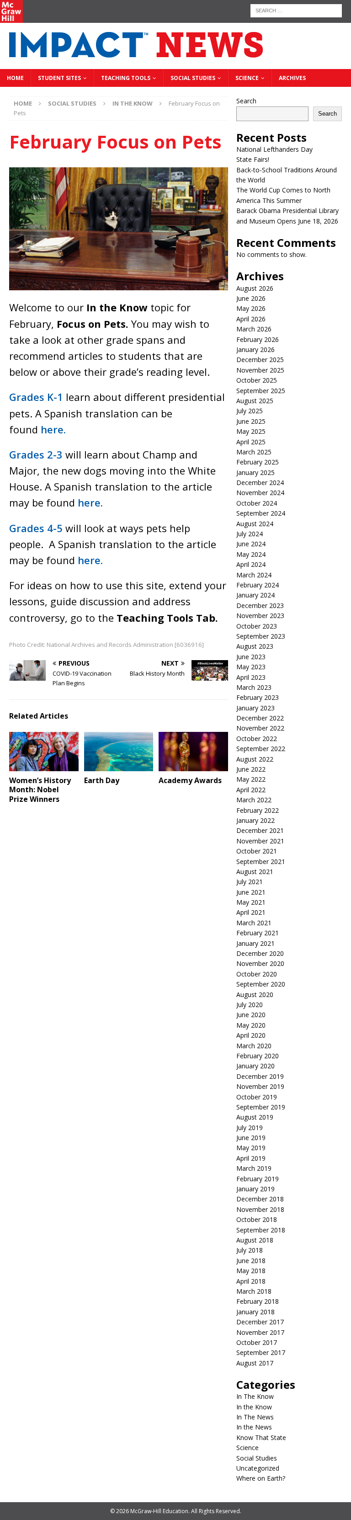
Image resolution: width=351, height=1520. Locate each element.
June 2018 (251, 1260)
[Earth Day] (119, 751)
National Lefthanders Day (274, 149)
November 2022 (260, 728)
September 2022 (260, 748)
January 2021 (255, 943)
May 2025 (251, 431)
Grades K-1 (36, 397)
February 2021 (257, 932)
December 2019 (260, 1076)
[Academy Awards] (193, 751)
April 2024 (251, 564)
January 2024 (255, 595)
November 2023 (260, 615)
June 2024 (251, 543)
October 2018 (256, 1219)
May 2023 (251, 666)
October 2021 (256, 851)
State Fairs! (252, 159)
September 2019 (260, 1107)
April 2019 (251, 1158)
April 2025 (251, 441)
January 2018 (255, 1311)
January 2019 (255, 1188)
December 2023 (260, 605)
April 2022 (251, 789)
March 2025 (253, 452)
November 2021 (260, 841)
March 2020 (253, 1045)
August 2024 (254, 523)
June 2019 (251, 1137)
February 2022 (257, 810)
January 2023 (255, 708)
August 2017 (254, 1363)
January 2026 (255, 349)
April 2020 (251, 1035)
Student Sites (59, 78)
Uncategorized (257, 1468)
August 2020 (254, 994)
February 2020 (257, 1055)
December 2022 (260, 718)
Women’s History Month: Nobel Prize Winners (40, 790)
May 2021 (251, 902)
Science (247, 78)
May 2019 (251, 1147)
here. (53, 429)
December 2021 (260, 830)
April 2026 (251, 319)
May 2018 (251, 1270)
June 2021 (251, 892)
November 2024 (260, 492)
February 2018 (257, 1301)
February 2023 (257, 697)
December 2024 (260, 482)
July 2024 (249, 533)
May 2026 (251, 308)
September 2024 (260, 513)
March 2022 (253, 799)
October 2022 (256, 738)
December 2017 (260, 1321)
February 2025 (257, 462)
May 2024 (251, 554)
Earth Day (101, 780)
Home (15, 78)
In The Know (255, 1396)
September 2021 (260, 861)
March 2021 (253, 922)
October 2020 (256, 974)
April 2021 (251, 912)
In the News (254, 1427)
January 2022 (255, 820)
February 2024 (257, 585)
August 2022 (254, 759)
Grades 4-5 (36, 528)
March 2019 (253, 1168)
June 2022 (251, 769)
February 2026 (257, 339)
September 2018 (260, 1230)
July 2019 (249, 1127)
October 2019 (256, 1097)
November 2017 (260, 1332)
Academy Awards (190, 780)
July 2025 (249, 410)
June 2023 (251, 656)
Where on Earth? (260, 1478)
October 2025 (256, 380)
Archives (292, 78)
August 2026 (254, 288)
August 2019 (254, 1117)
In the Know (254, 1407)
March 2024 (253, 575)
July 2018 (249, 1250)
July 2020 (249, 1004)
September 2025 (260, 390)
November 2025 (260, 370)
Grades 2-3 (36, 454)
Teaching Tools (125, 78)
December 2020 (260, 953)
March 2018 (253, 1291)
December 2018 (260, 1199)
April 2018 (251, 1281)
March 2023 (253, 687)
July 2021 (249, 881)
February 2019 (257, 1178)
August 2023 (254, 646)
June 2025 (251, 421)
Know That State (261, 1437)
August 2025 (254, 400)
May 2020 (251, 1025)
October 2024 (256, 503)
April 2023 (251, 677)
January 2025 (255, 472)
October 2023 (256, 626)
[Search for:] (296, 9)
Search (246, 100)
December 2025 (260, 359)
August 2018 (254, 1240)
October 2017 (256, 1342)
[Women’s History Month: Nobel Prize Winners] (44, 751)
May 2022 (251, 779)
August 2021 (254, 871)
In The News (255, 1417)
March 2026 (253, 329)
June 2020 (251, 1014)
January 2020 (255, 1065)
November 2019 (260, 1086)
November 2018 (260, 1209)
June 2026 (251, 298)
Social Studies (192, 78)
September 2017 (260, 1352)
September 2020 (260, 984)
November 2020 (260, 963)
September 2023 (260, 636)
